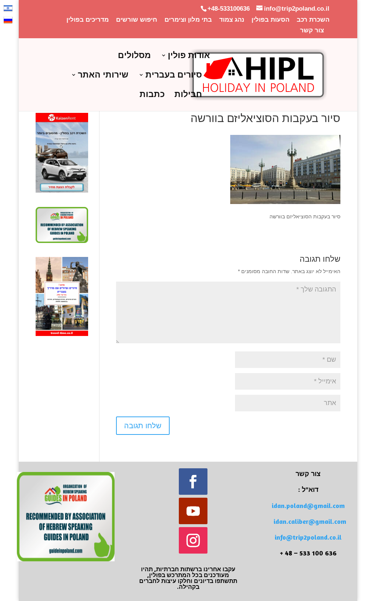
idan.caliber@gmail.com (310, 521)
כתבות (152, 95)
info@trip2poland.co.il (308, 537)
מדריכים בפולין (87, 20)
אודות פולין (189, 56)
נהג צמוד (231, 20)
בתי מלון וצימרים (188, 20)
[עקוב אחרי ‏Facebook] (193, 481)
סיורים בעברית (173, 75)
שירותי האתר (103, 75)
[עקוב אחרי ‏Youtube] (193, 511)
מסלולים (134, 56)
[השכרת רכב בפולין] (62, 191)
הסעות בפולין (270, 20)
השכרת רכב (313, 20)
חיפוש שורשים (136, 20)
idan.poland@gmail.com (308, 505)
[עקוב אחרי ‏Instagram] (193, 540)
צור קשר (312, 30)
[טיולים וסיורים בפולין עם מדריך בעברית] (62, 334)
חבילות (188, 95)
